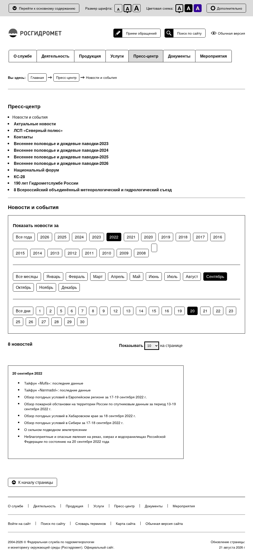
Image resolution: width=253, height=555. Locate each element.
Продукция (90, 56)
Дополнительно (229, 8)
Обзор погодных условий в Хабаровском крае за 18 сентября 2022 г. (80, 415)
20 (192, 311)
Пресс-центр (145, 56)
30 (82, 321)
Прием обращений (141, 33)
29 (69, 321)
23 (231, 311)
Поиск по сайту (189, 33)
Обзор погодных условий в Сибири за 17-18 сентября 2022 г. (74, 422)
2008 (141, 253)
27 (44, 321)
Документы (179, 56)
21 (205, 311)
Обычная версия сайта (164, 523)
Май (136, 276)
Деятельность (55, 56)
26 (31, 321)
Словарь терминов (90, 523)
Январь (53, 276)
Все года (24, 237)
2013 (54, 253)
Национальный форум (36, 170)
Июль (172, 276)
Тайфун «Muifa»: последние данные (53, 383)
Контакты (23, 137)
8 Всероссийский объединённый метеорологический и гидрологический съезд (93, 189)
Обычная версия (231, 33)
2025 (62, 237)
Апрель (117, 276)
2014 (37, 253)
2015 (20, 253)
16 (167, 311)
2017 (200, 237)
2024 (79, 237)
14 (141, 311)
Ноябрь (46, 287)
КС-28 (19, 176)
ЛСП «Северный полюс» (38, 130)
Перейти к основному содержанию (47, 8)
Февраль (77, 276)
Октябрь (23, 287)
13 (128, 311)
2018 (183, 237)
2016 (217, 237)
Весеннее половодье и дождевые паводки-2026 (61, 163)
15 (154, 311)
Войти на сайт (19, 523)
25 (18, 321)
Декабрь (69, 287)
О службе (23, 56)
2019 (165, 237)
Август (192, 276)
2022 (113, 237)
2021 (131, 237)
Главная (37, 77)
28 (56, 321)
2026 (44, 237)
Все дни (23, 311)
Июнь (154, 276)
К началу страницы (35, 482)
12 (115, 311)
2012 (72, 253)
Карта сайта (125, 523)
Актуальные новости (35, 124)
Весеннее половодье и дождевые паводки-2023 (61, 143)
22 (218, 311)
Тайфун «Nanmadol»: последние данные (57, 389)
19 (179, 311)
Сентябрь (215, 276)
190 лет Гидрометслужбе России (46, 183)
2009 (124, 253)
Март (98, 276)
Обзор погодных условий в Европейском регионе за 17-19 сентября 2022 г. (85, 396)
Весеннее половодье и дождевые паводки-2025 (61, 157)
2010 (106, 253)
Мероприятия (213, 56)
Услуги (117, 56)
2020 (148, 237)
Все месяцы (27, 276)
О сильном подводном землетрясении (55, 429)
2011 (89, 253)
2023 (96, 237)
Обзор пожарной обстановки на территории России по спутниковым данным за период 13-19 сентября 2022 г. (100, 406)
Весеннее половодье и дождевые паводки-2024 (61, 150)
